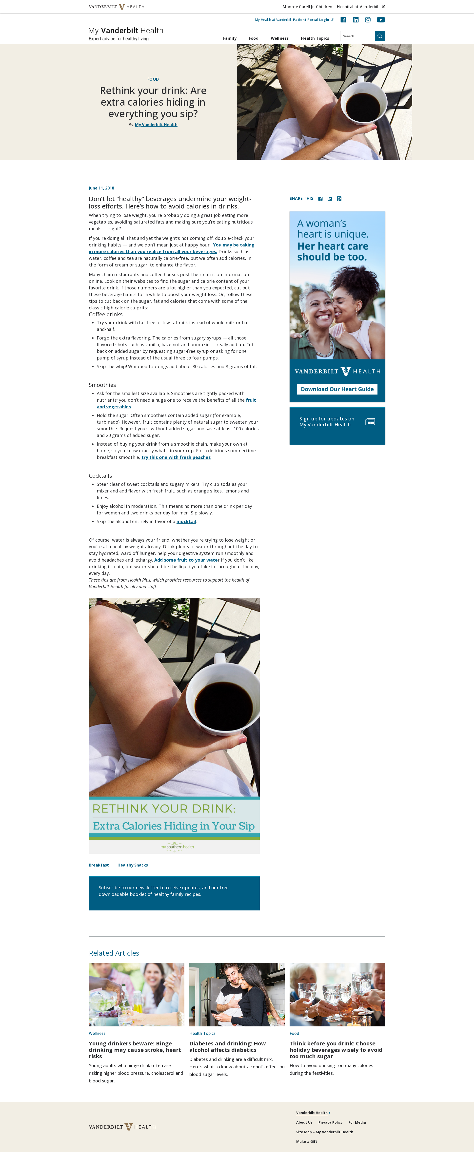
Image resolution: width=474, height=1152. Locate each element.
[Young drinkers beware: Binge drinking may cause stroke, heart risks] (136, 995)
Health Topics (315, 38)
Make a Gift (306, 1141)
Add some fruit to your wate (186, 560)
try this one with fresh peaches (176, 457)
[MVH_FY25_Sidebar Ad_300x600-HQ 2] (337, 306)
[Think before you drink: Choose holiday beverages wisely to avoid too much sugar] (337, 995)
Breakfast (99, 865)
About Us (304, 1122)
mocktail (186, 521)
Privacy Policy (330, 1122)
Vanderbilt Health (312, 1112)
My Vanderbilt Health (156, 124)
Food (253, 38)
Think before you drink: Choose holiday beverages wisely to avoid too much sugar (336, 1049)
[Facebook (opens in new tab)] (343, 19)
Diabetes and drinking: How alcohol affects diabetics (227, 1046)
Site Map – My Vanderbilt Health (324, 1132)
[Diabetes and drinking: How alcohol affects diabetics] (237, 995)
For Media (357, 1122)
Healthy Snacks (133, 865)
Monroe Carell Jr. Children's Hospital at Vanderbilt (333, 6)
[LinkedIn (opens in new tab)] (356, 19)
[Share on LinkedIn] (330, 198)
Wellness (280, 38)
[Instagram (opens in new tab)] (368, 19)
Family (230, 38)
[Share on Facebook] (320, 198)
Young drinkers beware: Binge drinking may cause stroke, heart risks (135, 1049)
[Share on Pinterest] (339, 198)
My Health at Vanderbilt (294, 19)
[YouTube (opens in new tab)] (381, 19)
